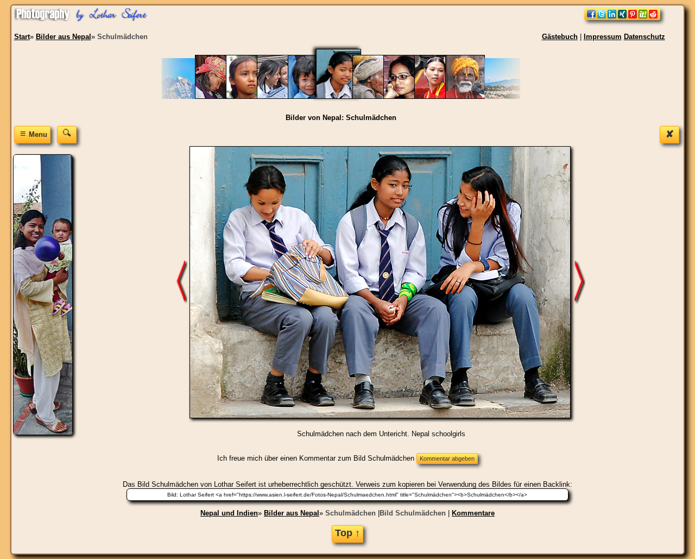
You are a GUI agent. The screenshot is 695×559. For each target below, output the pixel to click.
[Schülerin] (251, 96)
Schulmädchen (350, 513)
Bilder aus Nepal (291, 513)
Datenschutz (644, 37)
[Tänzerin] (439, 96)
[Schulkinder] (313, 96)
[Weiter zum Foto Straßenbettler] (579, 282)
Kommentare (473, 513)
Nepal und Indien (229, 513)
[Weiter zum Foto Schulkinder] (181, 282)
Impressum (603, 37)
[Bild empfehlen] (622, 18)
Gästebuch (560, 37)
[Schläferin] (220, 96)
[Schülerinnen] (282, 96)
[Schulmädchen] (345, 96)
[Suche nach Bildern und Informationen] (67, 134)
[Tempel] (470, 96)
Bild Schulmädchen (413, 513)
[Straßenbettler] (377, 96)
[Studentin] (408, 96)
